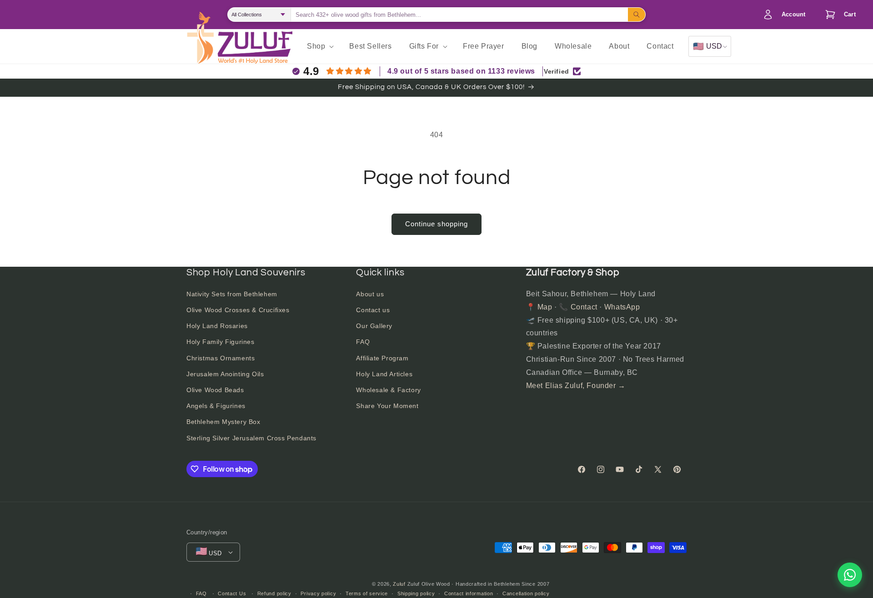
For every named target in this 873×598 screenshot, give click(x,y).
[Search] (636, 14)
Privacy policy (318, 593)
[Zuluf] (254, 47)
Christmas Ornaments (220, 358)
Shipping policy (416, 593)
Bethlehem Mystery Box (223, 421)
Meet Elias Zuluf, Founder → (576, 385)
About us (370, 294)
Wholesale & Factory (388, 390)
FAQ (363, 341)
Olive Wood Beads (215, 390)
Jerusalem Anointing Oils (225, 374)
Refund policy (274, 593)
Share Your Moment (387, 405)
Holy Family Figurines (220, 341)
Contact (584, 307)
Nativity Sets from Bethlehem (231, 294)
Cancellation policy (525, 593)
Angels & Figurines (216, 405)
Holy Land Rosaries (217, 325)
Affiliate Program (382, 358)
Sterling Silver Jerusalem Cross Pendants (251, 438)
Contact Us (232, 593)
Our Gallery (374, 325)
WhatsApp (622, 307)
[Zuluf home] (200, 46)
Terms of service (367, 593)
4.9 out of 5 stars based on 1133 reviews (461, 71)
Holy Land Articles (384, 374)
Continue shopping (436, 224)
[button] (838, 14)
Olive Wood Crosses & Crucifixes (238, 310)
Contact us (373, 310)
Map (544, 307)
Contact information (468, 593)
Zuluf (399, 584)
